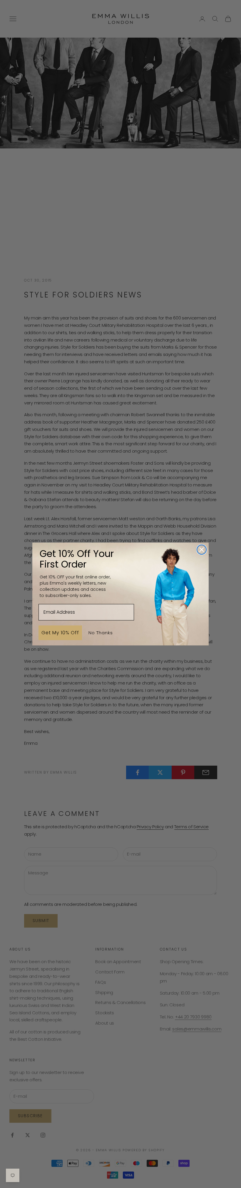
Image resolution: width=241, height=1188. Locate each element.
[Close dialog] (201, 549)
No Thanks (100, 633)
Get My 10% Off (60, 632)
